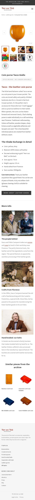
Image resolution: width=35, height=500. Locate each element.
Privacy (21, 497)
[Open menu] (32, 9)
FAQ (3, 483)
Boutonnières (5, 449)
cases (6, 245)
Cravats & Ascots (6, 452)
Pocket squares (6, 454)
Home (3, 15)
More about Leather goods (16, 193)
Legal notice (15, 497)
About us (4, 477)
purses (30, 242)
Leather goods (9, 15)
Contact (4, 485)
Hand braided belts (7, 457)
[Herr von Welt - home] (8, 8)
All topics (4, 465)
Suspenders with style (8, 460)
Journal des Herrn (6, 474)
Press (3, 480)
